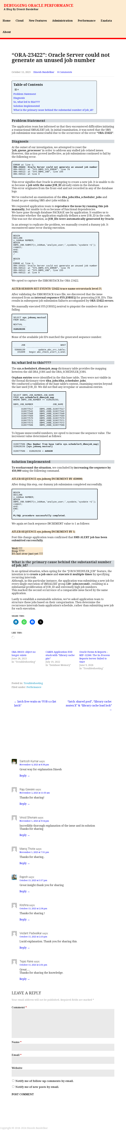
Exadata (106, 20)
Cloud (19, 20)
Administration (62, 20)
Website (17, 1068)
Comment (19, 1007)
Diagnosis (19, 98)
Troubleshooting (33, 683)
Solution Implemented (26, 106)
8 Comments (64, 72)
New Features (38, 20)
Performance (86, 20)
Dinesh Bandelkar (43, 72)
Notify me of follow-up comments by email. (44, 1081)
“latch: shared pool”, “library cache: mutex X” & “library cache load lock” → (89, 705)
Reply (23, 775)
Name (16, 1042)
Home (6, 20)
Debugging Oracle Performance (38, 5)
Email (16, 1055)
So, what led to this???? (26, 102)
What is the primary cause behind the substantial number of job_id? (53, 110)
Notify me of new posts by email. (37, 1087)
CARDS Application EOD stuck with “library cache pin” (60, 655)
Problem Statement (24, 94)
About (7, 32)
